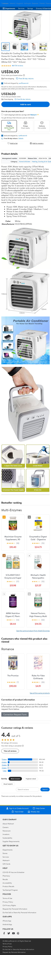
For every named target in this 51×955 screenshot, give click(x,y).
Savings (30, 8)
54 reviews (19, 66)
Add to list (14, 143)
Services (21, 8)
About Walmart (8, 823)
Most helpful (8, 784)
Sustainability (7, 838)
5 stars (4, 759)
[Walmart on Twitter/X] (8, 933)
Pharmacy (6, 876)
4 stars (4, 762)
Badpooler (35, 3)
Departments (10, 8)
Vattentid (12, 3)
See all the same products (40, 693)
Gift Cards (6, 864)
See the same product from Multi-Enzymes (33, 630)
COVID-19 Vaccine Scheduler (13, 872)
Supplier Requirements (11, 841)
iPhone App (7, 921)
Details (20, 138)
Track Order (19, 811)
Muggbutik (19, 3)
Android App (7, 924)
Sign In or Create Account (19, 808)
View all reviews (10, 751)
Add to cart (25, 104)
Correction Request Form (15, 714)
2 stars (4, 768)
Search (45, 789)
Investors (6, 834)
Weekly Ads (35, 811)
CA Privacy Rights (9, 905)
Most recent (15, 778)
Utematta (5, 3)
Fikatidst (42, 3)
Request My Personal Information (15, 909)
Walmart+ (6, 860)
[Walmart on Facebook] (4, 933)
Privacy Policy (8, 902)
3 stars (4, 765)
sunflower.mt (23, 83)
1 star (5, 771)
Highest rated (31, 778)
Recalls (5, 879)
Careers (5, 827)
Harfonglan (27, 3)
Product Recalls (8, 886)
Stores (5, 853)
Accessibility (7, 883)
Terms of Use (7, 898)
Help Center (40, 808)
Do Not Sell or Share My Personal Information (19, 912)
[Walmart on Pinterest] (18, 933)
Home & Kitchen (24, 161)
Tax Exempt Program (10, 890)
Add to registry (38, 143)
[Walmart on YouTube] (13, 933)
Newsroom (7, 831)
